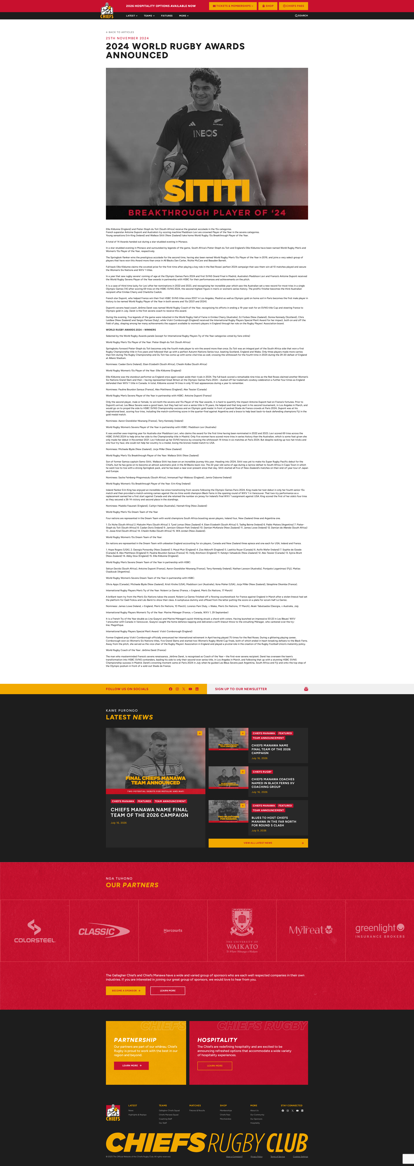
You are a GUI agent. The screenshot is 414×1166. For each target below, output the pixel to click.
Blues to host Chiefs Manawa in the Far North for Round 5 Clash (274, 821)
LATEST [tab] (130, 16)
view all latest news (258, 843)
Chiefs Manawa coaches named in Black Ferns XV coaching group (273, 783)
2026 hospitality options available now (161, 6)
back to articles (121, 32)
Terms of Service (278, 1156)
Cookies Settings (300, 1156)
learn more (168, 990)
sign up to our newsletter (241, 689)
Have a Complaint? (234, 1156)
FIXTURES (167, 16)
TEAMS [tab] (148, 16)
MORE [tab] (182, 16)
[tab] (167, 16)
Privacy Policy (256, 1156)
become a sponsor (124, 990)
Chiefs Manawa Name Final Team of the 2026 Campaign (150, 812)
